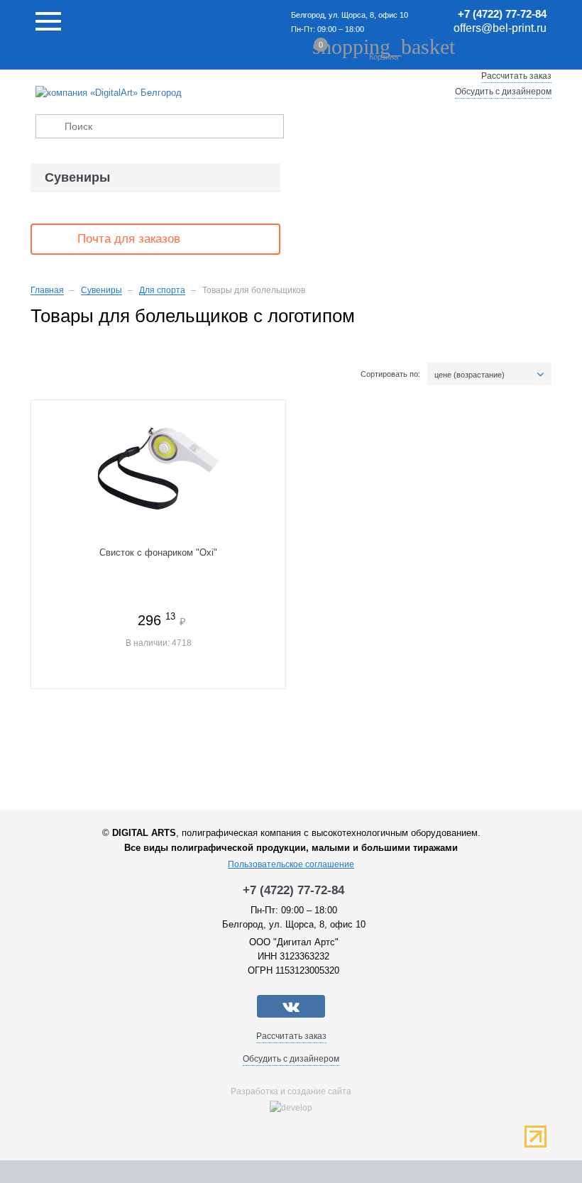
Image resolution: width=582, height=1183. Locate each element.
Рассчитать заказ (516, 76)
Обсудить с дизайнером (503, 92)
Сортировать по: (390, 374)
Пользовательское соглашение (291, 864)
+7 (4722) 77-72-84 (502, 14)
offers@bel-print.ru (500, 28)
